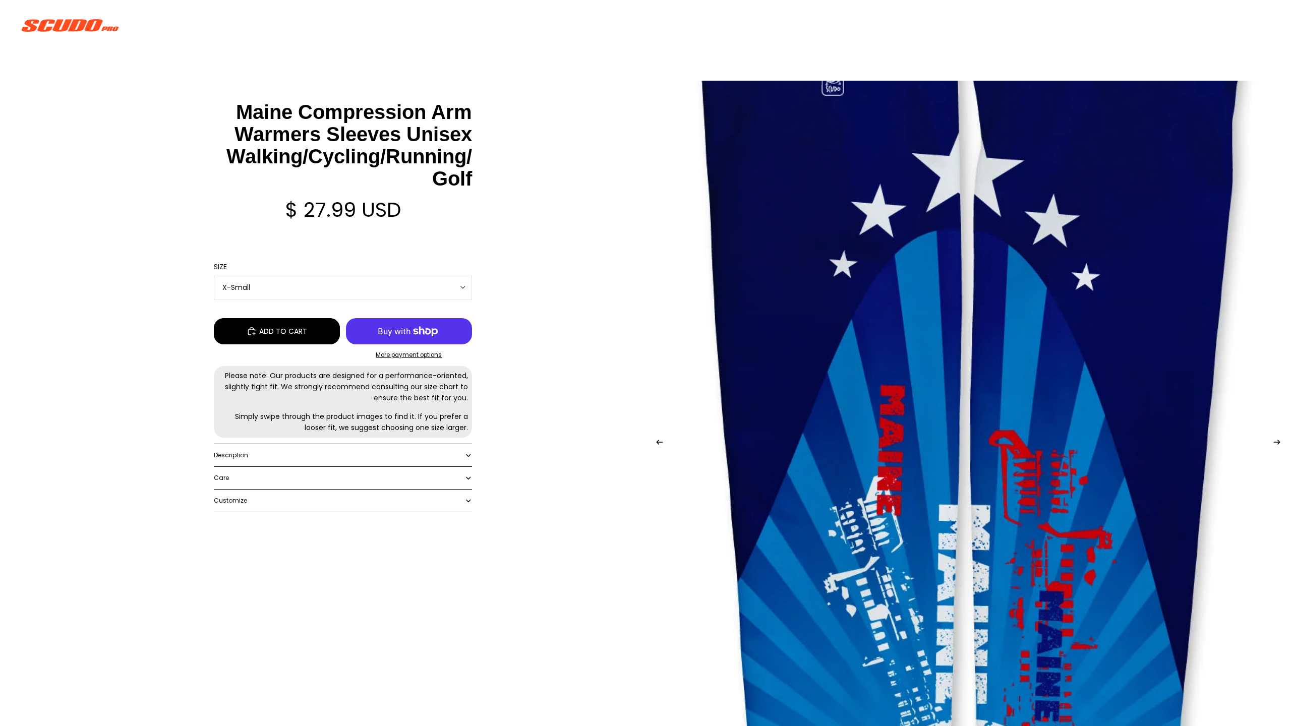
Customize (230, 500)
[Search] (1216, 25)
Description (231, 455)
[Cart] (1260, 25)
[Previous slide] (657, 444)
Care (221, 477)
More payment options (409, 355)
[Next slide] (1280, 444)
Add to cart (283, 331)
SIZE (220, 267)
